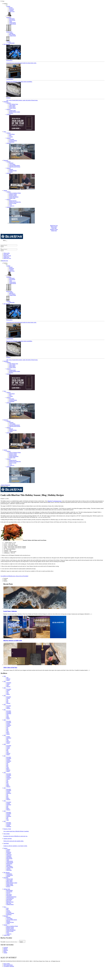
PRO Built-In (12, 34)
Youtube (5, 952)
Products (5, 848)
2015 (4, 788)
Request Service (12, 200)
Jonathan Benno (10, 904)
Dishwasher (11, 43)
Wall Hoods (11, 18)
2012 (4, 821)
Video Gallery (12, 105)
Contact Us (11, 205)
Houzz (4, 951)
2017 (4, 755)
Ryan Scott (8, 900)
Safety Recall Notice (8, 965)
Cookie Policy (6, 935)
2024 (4, 687)
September (8, 682)
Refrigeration (9, 863)
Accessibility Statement (8, 966)
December (8, 696)
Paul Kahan (9, 895)
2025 (4, 681)
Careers (11, 171)
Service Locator (12, 203)
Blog (10, 135)
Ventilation (8, 856)
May (7, 702)
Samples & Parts (13, 170)
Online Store (54, 230)
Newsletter (11, 139)
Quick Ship (53, 228)
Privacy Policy (6, 963)
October (8, 698)
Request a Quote (13, 194)
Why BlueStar (6, 44)
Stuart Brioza (9, 899)
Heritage (8, 876)
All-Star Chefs (12, 110)
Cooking (8, 849)
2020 (4, 719)
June (7, 677)
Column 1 (8, 102)
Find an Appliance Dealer (15, 193)
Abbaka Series (12, 22)
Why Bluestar (6, 872)
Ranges (10, 7)
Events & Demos (13, 140)
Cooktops (11, 10)
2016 (4, 772)
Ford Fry (8, 892)
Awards (11, 136)
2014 (4, 800)
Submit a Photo (9, 885)
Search (2, 245)
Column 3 (8, 114)
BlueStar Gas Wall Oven (66, 958)
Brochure (11, 163)
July (7, 699)
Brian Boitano (9, 890)
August (8, 684)
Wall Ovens (11, 11)
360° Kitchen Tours (13, 104)
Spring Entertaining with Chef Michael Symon (36, 958)
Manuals (11, 169)
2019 (4, 735)
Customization (9, 875)
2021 (4, 709)
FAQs (10, 204)
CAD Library (12, 164)
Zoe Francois (9, 891)
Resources (5, 160)
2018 (4, 744)
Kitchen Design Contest (14, 111)
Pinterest (5, 948)
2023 (4, 695)
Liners (10, 21)
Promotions (11, 141)
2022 (4, 704)
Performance (9, 873)
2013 (4, 811)
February (8, 678)
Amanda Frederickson (11, 896)
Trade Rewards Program (14, 166)
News (4, 131)
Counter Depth (12, 35)
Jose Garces (9, 894)
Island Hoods (12, 20)
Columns (11, 33)
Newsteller (3, 941)
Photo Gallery (12, 106)
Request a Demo (13, 195)
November (8, 689)
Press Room (12, 134)
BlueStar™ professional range (54, 501)
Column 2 (8, 109)
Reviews (11, 113)
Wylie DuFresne (10, 898)
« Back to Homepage (5, 485)
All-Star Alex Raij (85, 958)
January (8, 680)
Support (5, 190)
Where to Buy (54, 226)
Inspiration (5, 101)
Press (7, 908)
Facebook (5, 947)
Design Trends (12, 108)
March (7, 717)
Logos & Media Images (14, 165)
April (7, 685)
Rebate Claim (12, 198)
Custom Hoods (12, 23)
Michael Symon (9, 901)
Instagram (5, 950)
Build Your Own (54, 225)
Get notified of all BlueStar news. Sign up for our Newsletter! (14, 576)
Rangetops (11, 8)
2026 (4, 676)
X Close (2, 1)
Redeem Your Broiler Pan (15, 202)
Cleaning (8, 868)
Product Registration (13, 196)
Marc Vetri (8, 903)
